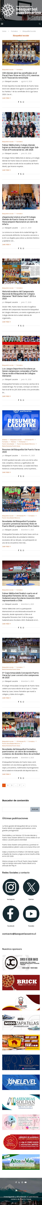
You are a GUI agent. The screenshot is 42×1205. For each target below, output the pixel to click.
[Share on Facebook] (18, 102)
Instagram (11, 899)
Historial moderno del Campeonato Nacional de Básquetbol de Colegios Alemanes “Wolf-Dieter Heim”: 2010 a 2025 (19, 295)
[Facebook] (16, 1182)
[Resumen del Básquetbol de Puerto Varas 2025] (21, 422)
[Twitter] (19, 1182)
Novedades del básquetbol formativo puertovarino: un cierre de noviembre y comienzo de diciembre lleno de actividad (21, 751)
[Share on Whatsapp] (23, 102)
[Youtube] (25, 1182)
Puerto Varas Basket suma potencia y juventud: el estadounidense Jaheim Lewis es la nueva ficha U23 (21, 846)
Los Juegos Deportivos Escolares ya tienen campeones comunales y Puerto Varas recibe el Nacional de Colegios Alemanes (20, 372)
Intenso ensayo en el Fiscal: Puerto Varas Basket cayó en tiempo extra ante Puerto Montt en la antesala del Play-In (20, 863)
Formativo (14, 31)
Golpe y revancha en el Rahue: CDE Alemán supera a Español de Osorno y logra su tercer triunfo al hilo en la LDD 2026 (21, 854)
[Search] (40, 24)
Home (4, 31)
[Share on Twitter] (21, 102)
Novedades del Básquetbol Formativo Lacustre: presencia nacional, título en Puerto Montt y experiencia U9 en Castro (20, 523)
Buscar (35, 809)
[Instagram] (22, 1182)
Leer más (5, 98)
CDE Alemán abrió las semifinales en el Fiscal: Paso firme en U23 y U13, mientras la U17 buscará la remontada (20, 75)
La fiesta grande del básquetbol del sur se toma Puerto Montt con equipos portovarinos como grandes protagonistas (19, 828)
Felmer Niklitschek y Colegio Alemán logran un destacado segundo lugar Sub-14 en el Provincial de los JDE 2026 (20, 147)
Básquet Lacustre (11, 81)
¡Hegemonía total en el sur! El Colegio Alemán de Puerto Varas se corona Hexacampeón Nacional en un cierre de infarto (20, 220)
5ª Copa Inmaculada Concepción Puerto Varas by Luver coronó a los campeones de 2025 (20, 675)
